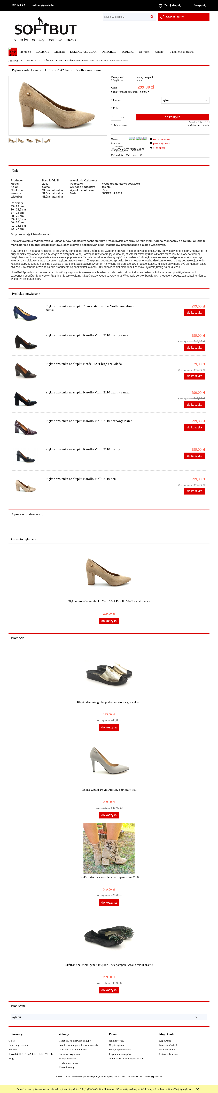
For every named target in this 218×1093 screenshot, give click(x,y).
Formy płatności (67, 1058)
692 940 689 (19, 5)
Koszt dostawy (66, 1067)
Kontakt (13, 1049)
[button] (159, 139)
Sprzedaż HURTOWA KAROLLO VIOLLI (31, 1054)
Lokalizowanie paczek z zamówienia (78, 1045)
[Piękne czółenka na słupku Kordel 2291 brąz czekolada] (27, 371)
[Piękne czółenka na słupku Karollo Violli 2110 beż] (27, 485)
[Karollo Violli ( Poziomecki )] (129, 149)
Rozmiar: (116, 100)
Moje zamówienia (168, 1045)
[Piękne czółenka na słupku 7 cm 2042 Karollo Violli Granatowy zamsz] (27, 313)
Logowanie (165, 1040)
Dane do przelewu (18, 1045)
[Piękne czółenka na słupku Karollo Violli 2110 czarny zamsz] (27, 342)
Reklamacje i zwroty (70, 1063)
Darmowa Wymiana (69, 1054)
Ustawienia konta (168, 1054)
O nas (12, 1040)
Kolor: (115, 108)
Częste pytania (116, 1045)
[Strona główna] (45, 29)
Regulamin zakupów (120, 1054)
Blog (11, 1058)
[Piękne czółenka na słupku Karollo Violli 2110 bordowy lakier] (27, 427)
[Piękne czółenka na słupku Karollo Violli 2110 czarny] (27, 457)
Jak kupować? (116, 1040)
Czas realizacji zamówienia (73, 1049)
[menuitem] (25, 52)
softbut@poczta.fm (43, 5)
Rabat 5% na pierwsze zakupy (75, 1040)
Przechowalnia (167, 1049)
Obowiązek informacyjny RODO (126, 1058)
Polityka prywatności (120, 1049)
